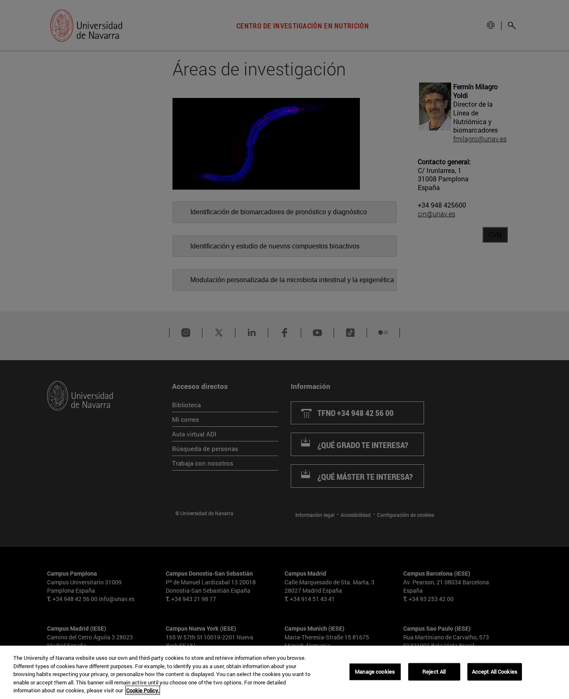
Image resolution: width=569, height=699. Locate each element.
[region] (284, 672)
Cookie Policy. (142, 690)
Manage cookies (375, 671)
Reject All (434, 671)
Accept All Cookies (494, 671)
